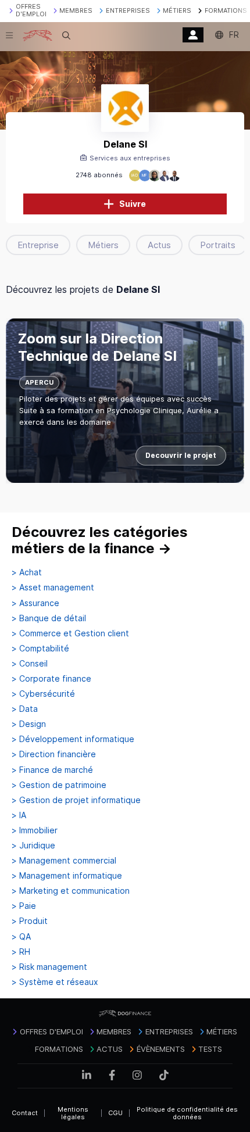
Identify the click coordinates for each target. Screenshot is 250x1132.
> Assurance (35, 603)
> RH (21, 952)
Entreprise (38, 244)
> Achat (27, 572)
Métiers (103, 244)
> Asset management (53, 587)
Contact (25, 1113)
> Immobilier (35, 830)
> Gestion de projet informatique (76, 800)
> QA (21, 936)
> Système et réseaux (55, 982)
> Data (25, 709)
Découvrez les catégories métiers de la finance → (100, 540)
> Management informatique (67, 875)
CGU (115, 1113)
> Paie (24, 906)
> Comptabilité (40, 648)
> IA (19, 815)
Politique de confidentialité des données (187, 1113)
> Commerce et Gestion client (70, 633)
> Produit (30, 921)
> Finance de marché (52, 770)
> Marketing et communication (71, 890)
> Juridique (33, 845)
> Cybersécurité (43, 693)
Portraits (217, 244)
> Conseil (30, 663)
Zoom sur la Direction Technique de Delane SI (97, 347)
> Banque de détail (49, 618)
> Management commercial (64, 860)
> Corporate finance (51, 678)
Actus (159, 244)
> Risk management (49, 967)
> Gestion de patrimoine (59, 785)
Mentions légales (73, 1113)
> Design (29, 724)
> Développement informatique (73, 739)
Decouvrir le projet (180, 455)
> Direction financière (54, 754)
